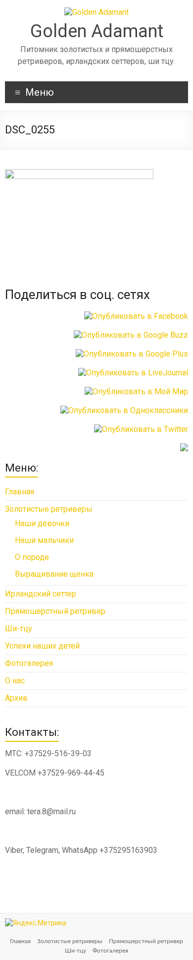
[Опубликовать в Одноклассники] (124, 410)
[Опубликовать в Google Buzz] (131, 335)
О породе (32, 557)
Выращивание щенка (54, 574)
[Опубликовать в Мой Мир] (136, 391)
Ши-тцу (18, 628)
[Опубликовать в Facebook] (136, 316)
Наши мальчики (44, 540)
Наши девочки (42, 523)
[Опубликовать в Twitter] (141, 429)
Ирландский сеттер (40, 594)
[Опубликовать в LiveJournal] (133, 372)
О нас (15, 680)
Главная (19, 491)
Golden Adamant (96, 31)
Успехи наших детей (42, 646)
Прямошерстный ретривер (55, 611)
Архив (16, 698)
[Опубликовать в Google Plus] (132, 354)
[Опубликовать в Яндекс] (184, 448)
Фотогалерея (29, 663)
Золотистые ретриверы (49, 509)
